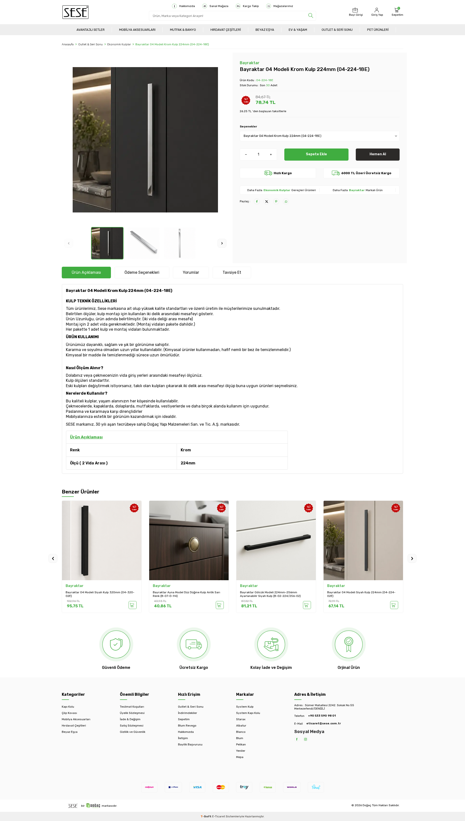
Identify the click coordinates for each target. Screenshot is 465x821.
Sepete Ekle (316, 154)
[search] (311, 15)
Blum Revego (187, 725)
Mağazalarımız (283, 6)
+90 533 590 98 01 (322, 715)
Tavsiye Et (232, 272)
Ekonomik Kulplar (119, 44)
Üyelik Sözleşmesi (132, 713)
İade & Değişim (130, 719)
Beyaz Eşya (265, 29)
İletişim (183, 738)
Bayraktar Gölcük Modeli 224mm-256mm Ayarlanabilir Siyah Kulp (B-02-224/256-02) (270, 594)
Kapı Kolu (68, 706)
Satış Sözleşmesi (131, 725)
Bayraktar (249, 63)
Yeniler (240, 750)
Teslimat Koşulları (132, 706)
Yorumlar (191, 272)
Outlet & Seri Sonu (337, 29)
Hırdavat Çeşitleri (225, 29)
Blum (239, 738)
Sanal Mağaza (218, 6)
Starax (240, 719)
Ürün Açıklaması (86, 272)
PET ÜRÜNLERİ (378, 29)
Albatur (241, 725)
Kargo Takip (251, 6)
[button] (68, 243)
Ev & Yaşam (298, 29)
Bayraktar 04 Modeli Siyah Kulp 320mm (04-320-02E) (100, 594)
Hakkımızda (187, 6)
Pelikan (241, 744)
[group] (145, 139)
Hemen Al (378, 154)
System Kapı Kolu (248, 713)
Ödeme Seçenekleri (141, 272)
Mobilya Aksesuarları (137, 29)
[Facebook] (296, 739)
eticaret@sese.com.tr (323, 723)
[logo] (75, 12)
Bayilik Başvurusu (190, 744)
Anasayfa (68, 44)
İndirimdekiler (187, 713)
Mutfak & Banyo (183, 29)
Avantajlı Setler (91, 29)
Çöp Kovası (69, 713)
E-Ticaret (218, 816)
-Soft (206, 816)
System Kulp (245, 706)
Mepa (239, 757)
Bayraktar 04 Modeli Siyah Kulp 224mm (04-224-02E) (361, 594)
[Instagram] (305, 739)
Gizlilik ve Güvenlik (132, 732)
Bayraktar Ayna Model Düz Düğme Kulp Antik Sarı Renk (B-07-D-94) (186, 594)
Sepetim (184, 719)
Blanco (241, 732)
